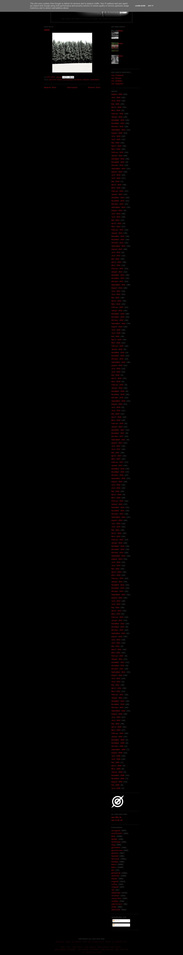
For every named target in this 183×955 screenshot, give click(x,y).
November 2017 (117, 433)
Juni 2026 (115, 101)
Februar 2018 (117, 424)
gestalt (114, 853)
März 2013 (115, 614)
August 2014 (116, 559)
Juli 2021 (115, 291)
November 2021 (117, 278)
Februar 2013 (117, 617)
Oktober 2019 (117, 359)
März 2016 (115, 498)
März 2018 (115, 420)
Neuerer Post (50, 88)
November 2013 (117, 588)
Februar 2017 (117, 462)
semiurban (94, 79)
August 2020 (116, 327)
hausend (114, 856)
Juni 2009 (115, 759)
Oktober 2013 (117, 591)
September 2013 (118, 595)
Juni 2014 (115, 566)
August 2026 (116, 94)
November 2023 (117, 201)
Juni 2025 (115, 140)
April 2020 (116, 340)
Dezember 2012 (117, 624)
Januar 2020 (116, 349)
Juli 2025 (115, 136)
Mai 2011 (115, 685)
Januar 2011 (116, 698)
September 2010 (118, 711)
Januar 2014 (116, 582)
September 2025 (118, 130)
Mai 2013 (115, 608)
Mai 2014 (115, 569)
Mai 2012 (115, 646)
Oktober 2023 (117, 204)
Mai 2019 (115, 375)
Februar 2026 (117, 114)
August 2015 (116, 520)
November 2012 (117, 627)
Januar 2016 (116, 504)
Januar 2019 (116, 388)
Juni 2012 (115, 643)
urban (113, 907)
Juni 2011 (115, 682)
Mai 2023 (115, 220)
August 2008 (116, 782)
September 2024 (118, 169)
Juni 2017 (115, 449)
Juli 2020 (115, 330)
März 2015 (115, 537)
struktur (115, 896)
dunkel (114, 839)
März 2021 (115, 304)
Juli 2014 (115, 562)
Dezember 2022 (117, 236)
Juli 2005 (115, 788)
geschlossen (116, 850)
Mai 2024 (115, 181)
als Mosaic (116, 78)
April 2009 (116, 766)
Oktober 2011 (117, 669)
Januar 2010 (116, 737)
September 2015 (118, 517)
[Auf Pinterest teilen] (73, 77)
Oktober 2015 (117, 514)
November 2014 (117, 549)
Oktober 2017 (117, 436)
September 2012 (118, 633)
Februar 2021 (117, 307)
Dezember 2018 (117, 391)
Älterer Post (94, 88)
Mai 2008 (115, 785)
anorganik (115, 831)
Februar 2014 (117, 578)
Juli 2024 (115, 175)
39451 (120, 44)
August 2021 (116, 288)
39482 (120, 56)
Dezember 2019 (117, 353)
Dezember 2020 (117, 314)
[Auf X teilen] (68, 77)
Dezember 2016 (117, 469)
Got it (150, 6)
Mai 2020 (115, 336)
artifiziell (116, 833)
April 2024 (116, 185)
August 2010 (116, 714)
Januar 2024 (116, 194)
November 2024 (117, 162)
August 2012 (116, 637)
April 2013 (116, 611)
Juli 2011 (115, 679)
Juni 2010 (115, 720)
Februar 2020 (117, 346)
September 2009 (118, 750)
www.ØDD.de (116, 817)
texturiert (116, 898)
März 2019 (115, 382)
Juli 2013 (115, 601)
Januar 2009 (116, 772)
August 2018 (116, 404)
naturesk (78, 79)
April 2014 (116, 572)
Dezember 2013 (117, 585)
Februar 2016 (117, 501)
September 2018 (118, 401)
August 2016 (116, 482)
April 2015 (116, 533)
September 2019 (118, 362)
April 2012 (116, 649)
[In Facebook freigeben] (70, 77)
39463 (120, 31)
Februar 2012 (117, 656)
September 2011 (118, 672)
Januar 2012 (116, 659)
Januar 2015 (116, 543)
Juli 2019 (115, 369)
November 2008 (117, 779)
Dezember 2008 (117, 775)
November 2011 (117, 666)
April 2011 (116, 688)
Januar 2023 (116, 233)
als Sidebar (116, 81)
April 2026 (116, 107)
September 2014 (118, 556)
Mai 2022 (115, 259)
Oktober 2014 (117, 553)
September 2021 (118, 285)
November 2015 (117, 511)
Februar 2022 (117, 269)
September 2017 (118, 440)
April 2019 (116, 378)
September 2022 (118, 246)
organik (86, 79)
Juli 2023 (115, 214)
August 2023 (116, 211)
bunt (113, 836)
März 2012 (115, 653)
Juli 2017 (115, 446)
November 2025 (117, 123)
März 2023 (115, 227)
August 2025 (116, 133)
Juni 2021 (115, 294)
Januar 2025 (116, 156)
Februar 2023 (117, 230)
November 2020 (117, 317)
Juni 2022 (115, 256)
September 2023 (118, 207)
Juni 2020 (115, 333)
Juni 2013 (115, 604)
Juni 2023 (115, 217)
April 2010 (116, 727)
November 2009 (117, 743)
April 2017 (116, 456)
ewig (113, 845)
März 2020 (115, 343)
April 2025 (116, 146)
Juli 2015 (115, 524)
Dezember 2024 (117, 159)
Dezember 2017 (117, 430)
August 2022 (116, 249)
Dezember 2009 (117, 740)
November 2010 (117, 704)
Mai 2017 (115, 453)
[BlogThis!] (65, 77)
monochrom (68, 79)
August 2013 (116, 598)
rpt (112, 890)
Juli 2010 (115, 717)
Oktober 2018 (117, 398)
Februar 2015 (117, 540)
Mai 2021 (115, 298)
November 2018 (117, 395)
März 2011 (115, 691)
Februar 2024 (117, 191)
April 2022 (116, 262)
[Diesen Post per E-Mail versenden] (63, 77)
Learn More (140, 6)
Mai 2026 (115, 104)
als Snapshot (117, 84)
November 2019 (117, 356)
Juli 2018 (115, 407)
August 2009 (116, 753)
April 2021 (116, 301)
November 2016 (117, 472)
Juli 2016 (115, 485)
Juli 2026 (115, 98)
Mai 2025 (115, 143)
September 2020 (118, 323)
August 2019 (116, 365)
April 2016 (116, 495)
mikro (113, 867)
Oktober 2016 (117, 475)
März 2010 (115, 730)
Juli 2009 (115, 756)
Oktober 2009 (117, 746)
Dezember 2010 (117, 701)
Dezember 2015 (117, 507)
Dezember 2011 (117, 662)
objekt (114, 879)
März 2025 (115, 149)
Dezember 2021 (117, 275)
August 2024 (116, 172)
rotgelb (114, 887)
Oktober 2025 (117, 127)
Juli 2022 (115, 252)
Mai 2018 (115, 414)
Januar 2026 (116, 117)
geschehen (115, 848)
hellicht (52, 79)
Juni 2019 (115, 372)
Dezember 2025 (117, 120)
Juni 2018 (115, 411)
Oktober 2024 (117, 165)
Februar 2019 (117, 385)
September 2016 (118, 478)
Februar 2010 (117, 733)
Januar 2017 (116, 466)
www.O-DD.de (116, 820)
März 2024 (115, 188)
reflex (114, 884)
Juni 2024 (115, 178)
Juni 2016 (115, 488)
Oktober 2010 (117, 708)
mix (112, 870)
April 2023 (116, 223)
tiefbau (114, 901)
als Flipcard (117, 75)
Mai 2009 (115, 762)
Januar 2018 (116, 427)
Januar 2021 (116, 311)
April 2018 (116, 417)
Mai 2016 (115, 491)
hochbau (114, 862)
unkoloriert (116, 904)
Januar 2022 (116, 272)
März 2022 (115, 265)
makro (59, 79)
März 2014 (115, 575)
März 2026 (115, 110)
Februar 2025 (117, 152)
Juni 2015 (115, 527)
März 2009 (115, 769)
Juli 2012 (115, 640)
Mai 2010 (115, 724)
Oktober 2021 (117, 282)
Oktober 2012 (117, 630)
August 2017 (116, 443)
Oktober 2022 (117, 243)
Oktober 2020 (117, 320)
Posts (117, 921)
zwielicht (115, 910)
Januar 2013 (116, 620)
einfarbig (115, 842)
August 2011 (116, 675)
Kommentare (119, 925)
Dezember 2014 (117, 546)
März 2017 (115, 459)
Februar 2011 (117, 695)
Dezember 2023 (117, 198)
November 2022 (117, 240)
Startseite (72, 88)
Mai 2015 (115, 530)
